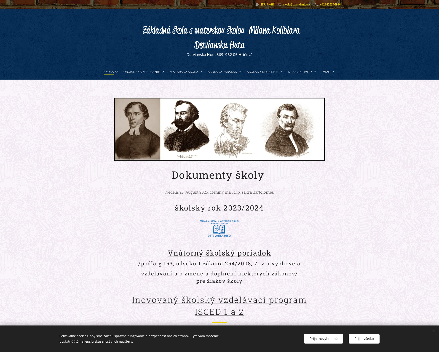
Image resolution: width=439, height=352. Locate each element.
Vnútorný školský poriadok (219, 252)
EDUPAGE (267, 4)
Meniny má (225, 192)
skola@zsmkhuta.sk (296, 4)
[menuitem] (112, 71)
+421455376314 (330, 4)
